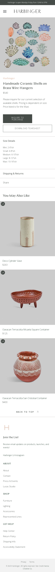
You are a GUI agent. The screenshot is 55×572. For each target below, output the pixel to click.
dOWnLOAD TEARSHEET (27, 128)
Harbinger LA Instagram (13, 455)
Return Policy (9, 536)
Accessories (9, 511)
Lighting (6, 506)
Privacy (23, 562)
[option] (27, 44)
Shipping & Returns (13, 173)
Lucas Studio (9, 486)
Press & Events (10, 481)
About (6, 470)
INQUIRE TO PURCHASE (17, 118)
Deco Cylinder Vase (12, 260)
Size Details (9, 140)
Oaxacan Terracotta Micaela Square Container (25, 329)
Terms (31, 562)
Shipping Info (9, 541)
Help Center (9, 530)
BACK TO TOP (25, 411)
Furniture (7, 500)
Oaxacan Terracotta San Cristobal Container (24, 398)
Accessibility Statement (14, 546)
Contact (6, 475)
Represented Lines (12, 516)
